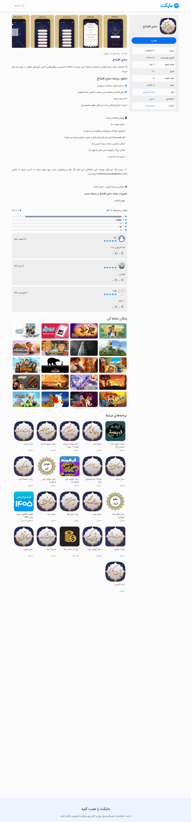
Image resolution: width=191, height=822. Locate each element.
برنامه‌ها (116, 53)
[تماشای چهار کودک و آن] (113, 365)
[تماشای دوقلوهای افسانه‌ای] (55, 348)
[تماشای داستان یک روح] (84, 348)
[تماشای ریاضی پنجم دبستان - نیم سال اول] (113, 400)
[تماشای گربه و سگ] (26, 331)
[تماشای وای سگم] (113, 331)
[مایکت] (169, 8)
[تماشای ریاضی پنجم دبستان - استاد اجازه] (55, 331)
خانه (125, 53)
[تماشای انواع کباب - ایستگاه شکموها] (26, 383)
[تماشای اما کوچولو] (113, 348)
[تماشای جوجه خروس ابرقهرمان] (26, 400)
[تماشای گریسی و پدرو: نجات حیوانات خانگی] (84, 331)
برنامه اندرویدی (149, 92)
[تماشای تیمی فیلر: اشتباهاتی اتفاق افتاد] (55, 365)
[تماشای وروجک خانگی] (26, 365)
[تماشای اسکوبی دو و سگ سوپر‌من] (55, 400)
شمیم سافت (150, 105)
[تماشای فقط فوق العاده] (113, 383)
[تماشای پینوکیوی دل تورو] (55, 383)
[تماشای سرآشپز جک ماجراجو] (84, 365)
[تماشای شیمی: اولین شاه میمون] (84, 383)
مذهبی (152, 98)
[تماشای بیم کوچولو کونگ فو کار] (84, 400)
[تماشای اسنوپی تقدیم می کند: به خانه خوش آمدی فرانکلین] (26, 348)
